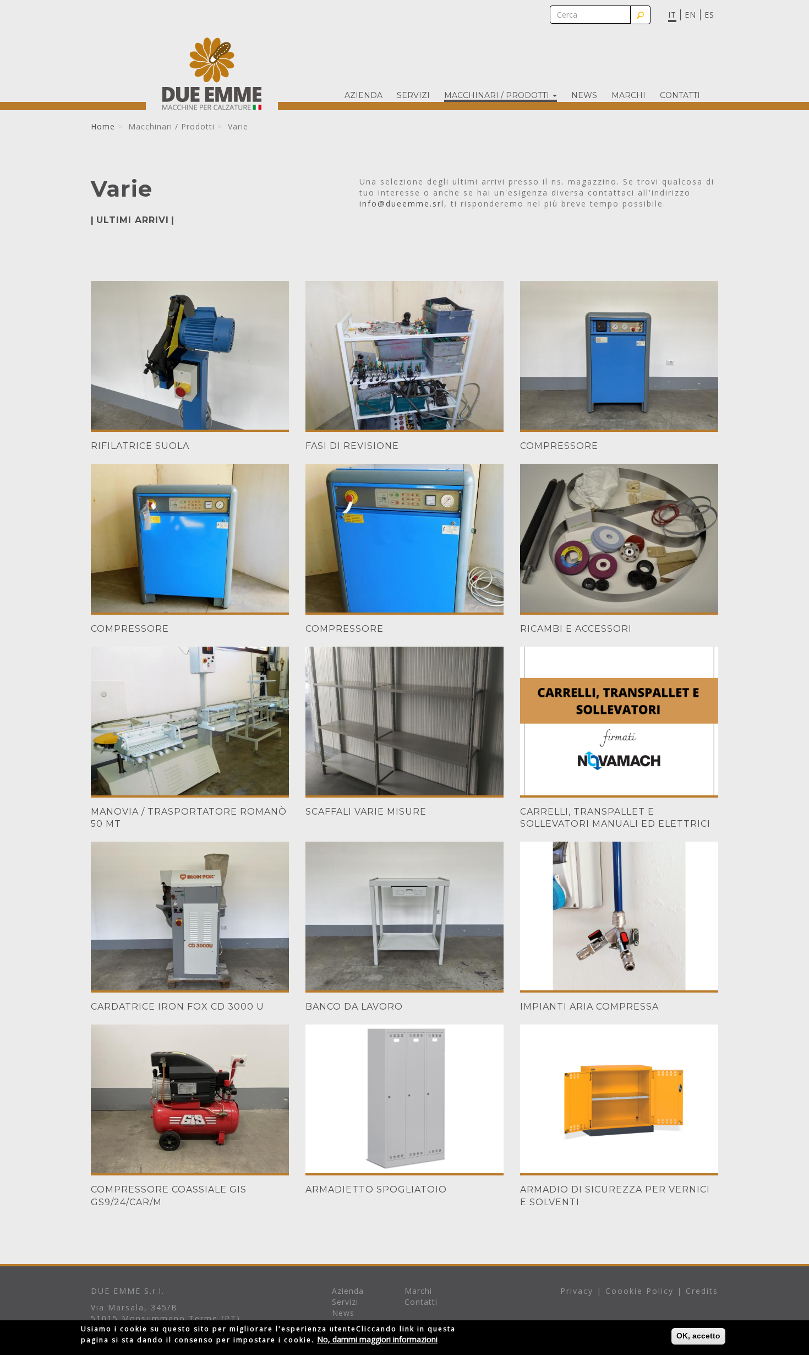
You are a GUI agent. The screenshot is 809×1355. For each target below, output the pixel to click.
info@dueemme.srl (401, 203)
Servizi (413, 95)
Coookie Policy (639, 1291)
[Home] (211, 73)
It (672, 14)
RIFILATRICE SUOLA (140, 446)
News (584, 95)
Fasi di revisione (352, 446)
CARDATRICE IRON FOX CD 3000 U (177, 1006)
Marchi (628, 95)
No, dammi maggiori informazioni (377, 1339)
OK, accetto (698, 1335)
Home (103, 126)
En (690, 14)
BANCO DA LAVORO (354, 1006)
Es (709, 14)
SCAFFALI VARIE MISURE (366, 811)
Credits (702, 1291)
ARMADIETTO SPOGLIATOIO (376, 1189)
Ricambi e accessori (576, 629)
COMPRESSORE (559, 446)
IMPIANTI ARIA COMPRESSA (589, 1006)
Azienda (363, 95)
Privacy (576, 1291)
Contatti (680, 95)
